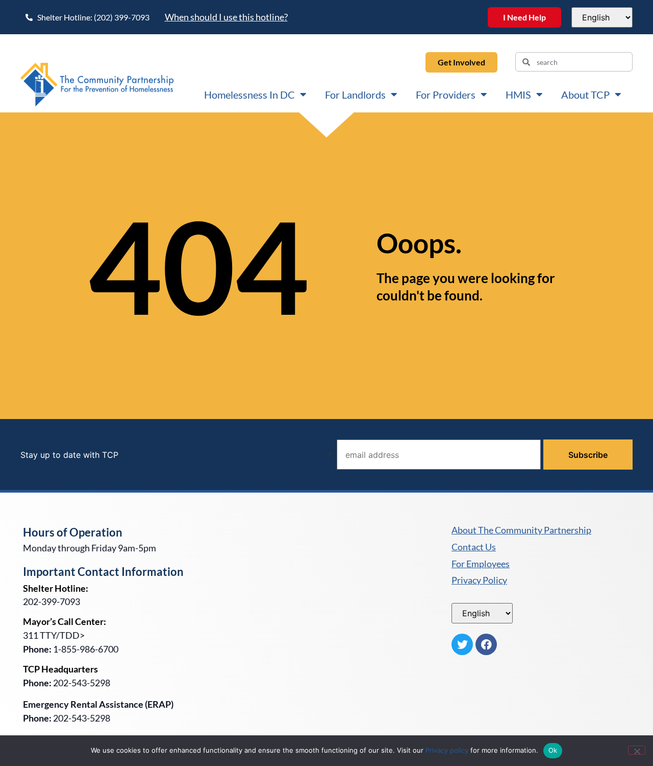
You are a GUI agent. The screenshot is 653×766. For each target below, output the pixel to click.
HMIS (518, 94)
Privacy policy (446, 750)
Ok (553, 750)
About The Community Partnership (521, 530)
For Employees (480, 564)
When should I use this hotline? (226, 16)
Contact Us (473, 547)
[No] (636, 750)
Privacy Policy (479, 580)
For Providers (445, 94)
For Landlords (355, 94)
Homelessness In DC (249, 94)
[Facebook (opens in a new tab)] (486, 644)
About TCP (585, 94)
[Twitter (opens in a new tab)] (462, 644)
